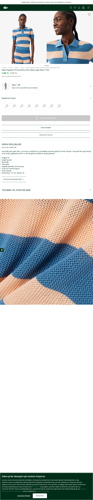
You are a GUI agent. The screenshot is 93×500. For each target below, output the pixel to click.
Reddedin (36, 487)
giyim (16, 67)
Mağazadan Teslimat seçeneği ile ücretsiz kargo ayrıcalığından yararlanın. (47, 2)
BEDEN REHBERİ (46, 128)
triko (22, 67)
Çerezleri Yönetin (23, 496)
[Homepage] (5, 7)
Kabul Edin (40, 496)
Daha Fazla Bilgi (43, 491)
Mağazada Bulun (46, 135)
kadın (10, 67)
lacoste (4, 67)
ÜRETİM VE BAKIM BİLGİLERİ (13, 179)
